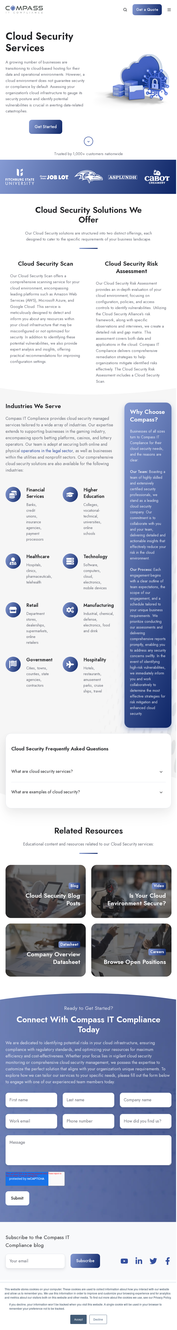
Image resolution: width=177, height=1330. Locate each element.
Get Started (46, 127)
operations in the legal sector (47, 451)
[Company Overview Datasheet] (46, 950)
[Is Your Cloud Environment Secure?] (131, 891)
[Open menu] (169, 9)
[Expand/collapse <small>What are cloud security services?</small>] (161, 771)
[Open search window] (125, 9)
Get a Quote (147, 9)
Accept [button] (78, 1319)
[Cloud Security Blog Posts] (46, 891)
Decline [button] (98, 1319)
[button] (88, 141)
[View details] (124, 1261)
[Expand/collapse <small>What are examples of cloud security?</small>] (161, 792)
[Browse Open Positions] (131, 950)
